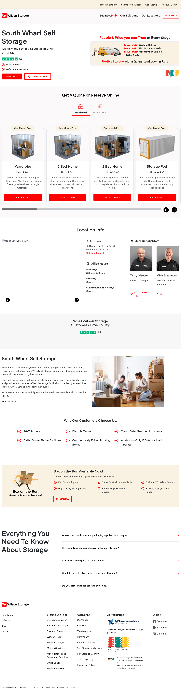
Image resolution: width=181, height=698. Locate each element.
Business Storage (56, 631)
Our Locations (151, 15)
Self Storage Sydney (88, 653)
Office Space (53, 662)
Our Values (82, 620)
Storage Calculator (131, 4)
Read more (7, 401)
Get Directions (93, 253)
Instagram (162, 627)
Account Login (169, 4)
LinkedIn (161, 633)
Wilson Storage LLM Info (66, 687)
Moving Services (55, 648)
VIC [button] (3, 631)
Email (159, 294)
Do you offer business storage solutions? (84, 585)
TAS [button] (4, 625)
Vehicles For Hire (55, 668)
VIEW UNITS (12, 76)
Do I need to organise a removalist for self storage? (90, 547)
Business (108, 15)
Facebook (162, 621)
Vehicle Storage (55, 642)
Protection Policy (108, 4)
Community (83, 636)
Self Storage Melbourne (89, 648)
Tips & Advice (84, 631)
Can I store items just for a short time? (83, 560)
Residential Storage (57, 625)
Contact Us (151, 4)
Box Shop (171, 15)
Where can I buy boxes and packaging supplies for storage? (94, 535)
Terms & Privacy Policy (46, 687)
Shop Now (62, 499)
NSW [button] (4, 620)
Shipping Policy (85, 659)
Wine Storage (54, 636)
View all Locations (86, 642)
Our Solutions (129, 15)
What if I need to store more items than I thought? (89, 573)
